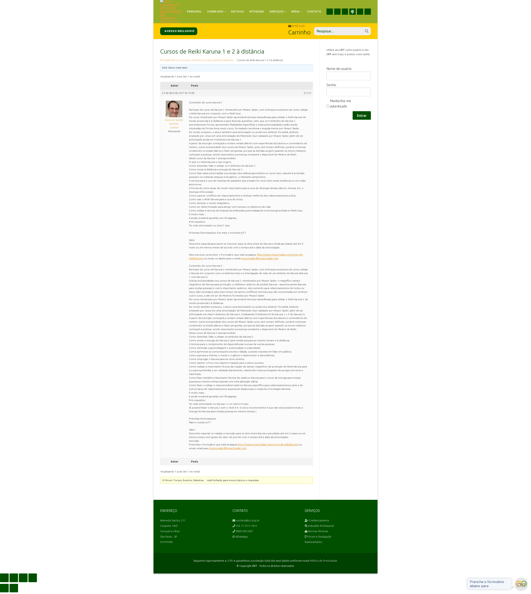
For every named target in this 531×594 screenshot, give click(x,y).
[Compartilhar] (23, 577)
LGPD (230, 560)
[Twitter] (360, 12)
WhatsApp (241, 536)
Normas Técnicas (317, 531)
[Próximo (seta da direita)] (14, 588)
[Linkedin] (345, 12)
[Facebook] (329, 12)
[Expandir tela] (14, 577)
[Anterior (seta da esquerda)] (4, 588)
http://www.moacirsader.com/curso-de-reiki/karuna (268, 444)
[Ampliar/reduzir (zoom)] (4, 577)
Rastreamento (313, 541)
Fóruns (176, 60)
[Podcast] (352, 12)
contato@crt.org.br (247, 520)
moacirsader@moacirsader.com (260, 258)
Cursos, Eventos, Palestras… (219, 60)
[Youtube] (367, 12)
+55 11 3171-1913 (246, 525)
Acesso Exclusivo (179, 31)
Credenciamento (318, 520)
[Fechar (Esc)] (32, 577)
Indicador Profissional (320, 525)
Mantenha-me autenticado (340, 103)
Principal (165, 60)
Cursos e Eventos (191, 60)
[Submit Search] (367, 31)
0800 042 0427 (244, 531)
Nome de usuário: (339, 69)
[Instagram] (337, 12)
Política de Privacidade (323, 560)
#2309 (307, 92)
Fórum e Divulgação (319, 536)
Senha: (331, 85)
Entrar (362, 115)
